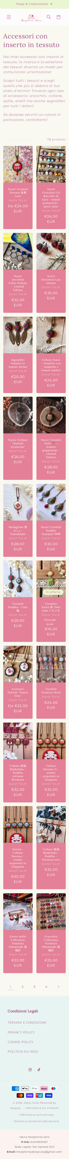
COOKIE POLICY (21, 1042)
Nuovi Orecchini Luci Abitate (51, 280)
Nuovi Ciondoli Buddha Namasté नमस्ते (51, 531)
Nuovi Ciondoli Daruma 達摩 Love (18, 193)
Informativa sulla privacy (36, 1114)
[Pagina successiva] (58, 987)
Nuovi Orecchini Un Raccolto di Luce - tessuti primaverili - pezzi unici (51, 198)
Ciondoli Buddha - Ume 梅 (17, 607)
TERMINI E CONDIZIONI (27, 1022)
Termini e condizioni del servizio (36, 1121)
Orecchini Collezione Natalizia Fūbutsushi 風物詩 (51, 943)
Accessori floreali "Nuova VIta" (18, 692)
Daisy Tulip (31, 1102)
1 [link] (10, 987)
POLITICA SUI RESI (23, 1051)
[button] (9, 17)
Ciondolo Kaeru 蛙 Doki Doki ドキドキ (51, 607)
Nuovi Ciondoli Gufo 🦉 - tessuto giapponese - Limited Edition (51, 449)
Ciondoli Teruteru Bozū (51, 690)
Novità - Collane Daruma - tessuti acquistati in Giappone (18, 858)
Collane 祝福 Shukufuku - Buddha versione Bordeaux (18, 772)
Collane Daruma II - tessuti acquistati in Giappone (51, 772)
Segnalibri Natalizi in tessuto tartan (18, 363)
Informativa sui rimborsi (42, 1108)
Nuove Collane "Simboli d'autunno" (18, 444)
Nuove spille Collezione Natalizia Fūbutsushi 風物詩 (18, 943)
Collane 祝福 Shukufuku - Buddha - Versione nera (51, 855)
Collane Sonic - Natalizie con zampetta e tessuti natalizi (51, 365)
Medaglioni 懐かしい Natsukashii (18, 531)
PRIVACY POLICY (21, 1032)
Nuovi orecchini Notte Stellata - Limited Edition (18, 283)
